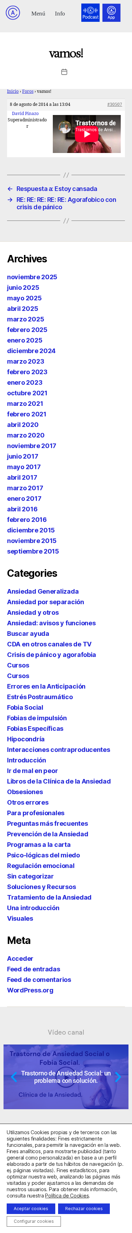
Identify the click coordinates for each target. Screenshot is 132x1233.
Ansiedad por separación (45, 602)
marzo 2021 (25, 403)
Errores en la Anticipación (46, 686)
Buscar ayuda (28, 633)
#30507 (114, 104)
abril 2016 (22, 509)
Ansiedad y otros (33, 612)
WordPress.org (30, 990)
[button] (38, 13)
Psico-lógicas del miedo (43, 855)
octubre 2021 (27, 393)
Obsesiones (25, 792)
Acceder (20, 958)
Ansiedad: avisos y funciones (51, 623)
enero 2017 (24, 498)
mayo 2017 (24, 467)
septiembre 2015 (33, 551)
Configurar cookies (34, 1221)
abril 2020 (22, 424)
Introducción (26, 760)
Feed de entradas (33, 969)
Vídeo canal (66, 1032)
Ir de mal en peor (32, 770)
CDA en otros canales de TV (49, 644)
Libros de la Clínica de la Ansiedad (59, 781)
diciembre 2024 (31, 350)
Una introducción (33, 908)
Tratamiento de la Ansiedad (49, 897)
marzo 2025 (25, 319)
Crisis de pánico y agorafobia (51, 654)
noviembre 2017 (31, 445)
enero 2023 (24, 382)
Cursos (18, 665)
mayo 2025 (24, 298)
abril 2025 (22, 308)
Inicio (13, 91)
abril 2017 (22, 477)
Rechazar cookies (84, 1208)
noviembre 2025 (32, 277)
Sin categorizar (30, 876)
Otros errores (28, 802)
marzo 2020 (25, 435)
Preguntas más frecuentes (47, 823)
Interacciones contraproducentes (58, 749)
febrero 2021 (26, 414)
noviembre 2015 (32, 540)
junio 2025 (23, 287)
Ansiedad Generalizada (42, 591)
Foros (27, 91)
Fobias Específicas (35, 728)
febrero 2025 (27, 329)
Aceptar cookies (31, 1208)
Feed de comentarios (39, 979)
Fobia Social (25, 707)
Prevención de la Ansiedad (47, 834)
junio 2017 (22, 456)
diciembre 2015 (31, 530)
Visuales (20, 918)
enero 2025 (24, 340)
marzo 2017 (25, 488)
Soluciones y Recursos (41, 886)
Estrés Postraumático (40, 697)
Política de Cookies (67, 1196)
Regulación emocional (41, 865)
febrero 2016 (27, 519)
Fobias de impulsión (37, 718)
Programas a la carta (39, 844)
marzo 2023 (25, 361)
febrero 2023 (27, 372)
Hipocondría (26, 739)
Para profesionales (35, 813)
